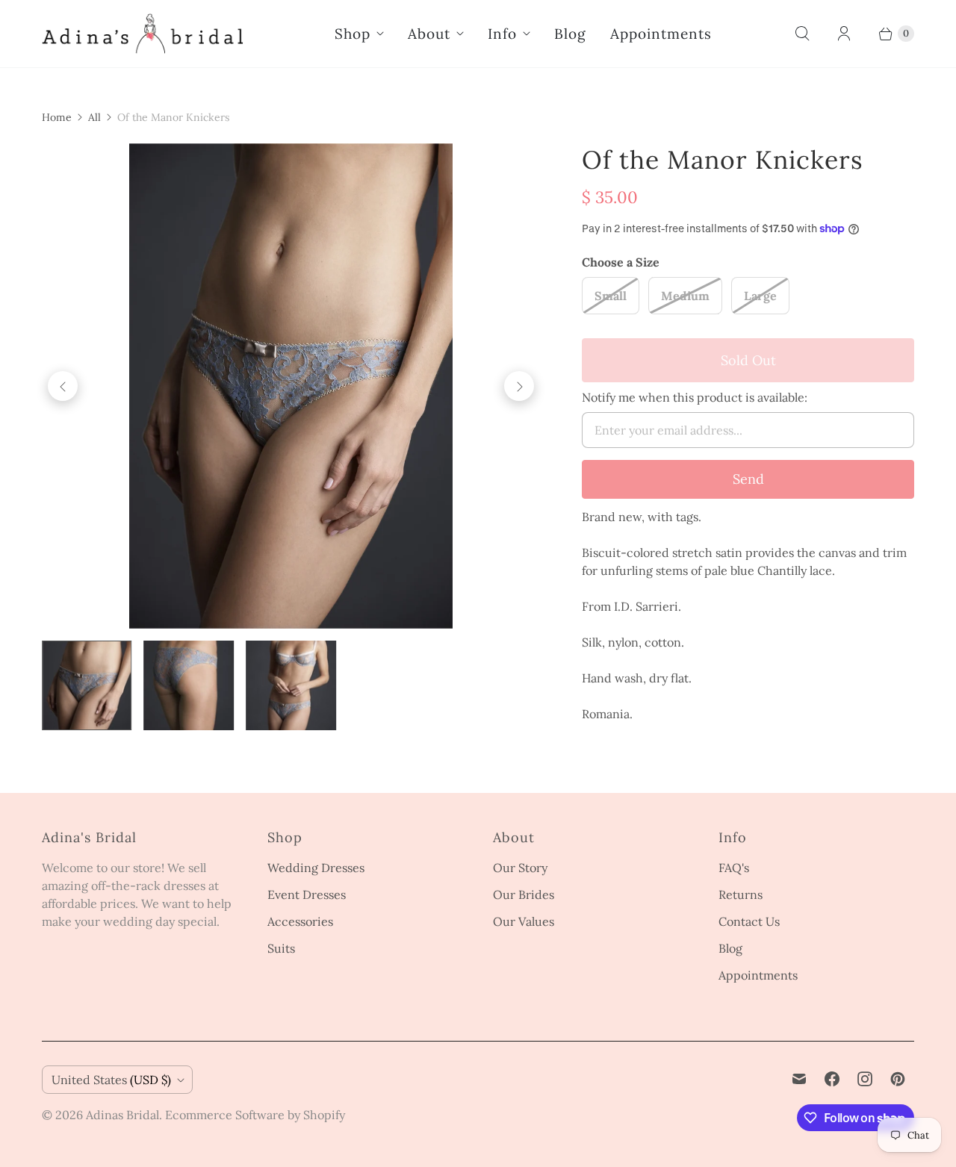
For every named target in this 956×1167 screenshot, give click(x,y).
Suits (281, 948)
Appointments (661, 34)
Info (502, 34)
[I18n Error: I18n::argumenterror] (87, 686)
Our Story (520, 867)
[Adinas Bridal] (142, 33)
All (94, 117)
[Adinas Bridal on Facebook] (832, 1078)
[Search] (802, 34)
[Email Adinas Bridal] (799, 1078)
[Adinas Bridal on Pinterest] (897, 1078)
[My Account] (844, 34)
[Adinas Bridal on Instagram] (864, 1078)
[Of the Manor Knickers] (291, 386)
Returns (740, 894)
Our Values (523, 921)
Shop (352, 34)
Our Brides (523, 894)
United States (111, 1079)
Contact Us (749, 921)
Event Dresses (306, 894)
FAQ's (733, 867)
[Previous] (63, 386)
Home (57, 117)
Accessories (300, 921)
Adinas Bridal (122, 1114)
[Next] (519, 386)
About (429, 34)
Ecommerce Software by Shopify (255, 1114)
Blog (570, 34)
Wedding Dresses (315, 867)
